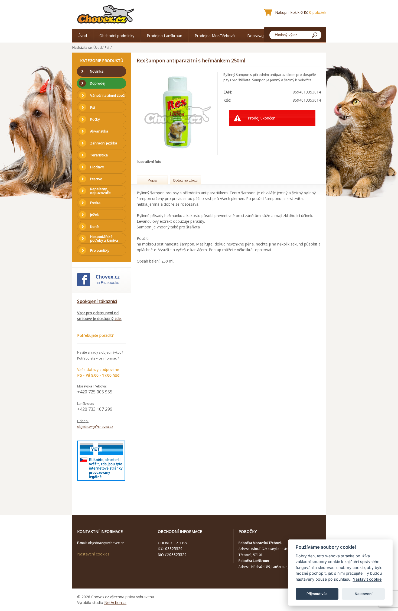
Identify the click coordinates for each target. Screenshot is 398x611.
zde (118, 318)
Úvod (82, 35)
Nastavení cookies (93, 554)
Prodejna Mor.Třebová (215, 35)
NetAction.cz (115, 602)
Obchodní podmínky (116, 35)
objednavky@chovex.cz (95, 426)
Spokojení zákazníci (97, 301)
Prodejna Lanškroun (164, 35)
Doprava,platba (260, 35)
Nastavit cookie (367, 579)
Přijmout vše (317, 593)
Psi (107, 47)
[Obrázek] (177, 113)
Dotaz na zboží (185, 180)
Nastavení (363, 593)
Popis (152, 180)
